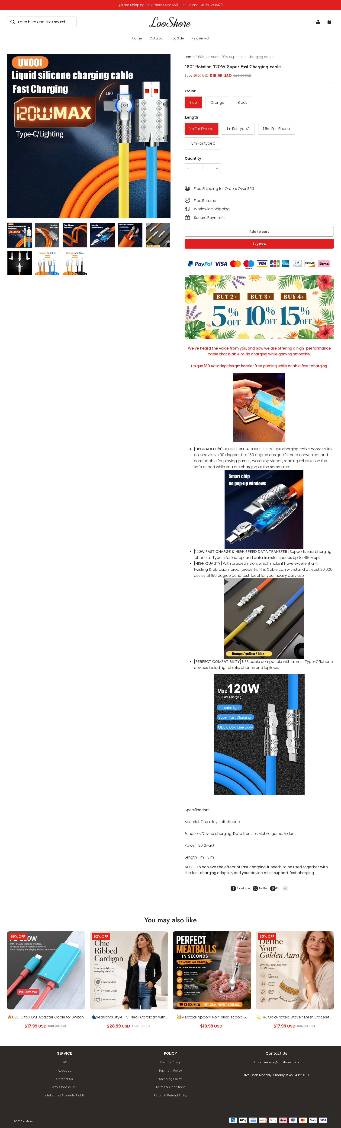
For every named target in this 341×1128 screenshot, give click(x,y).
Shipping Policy (170, 1079)
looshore (27, 1121)
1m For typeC (238, 128)
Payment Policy (170, 1070)
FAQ (65, 1062)
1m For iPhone (201, 128)
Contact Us (64, 1079)
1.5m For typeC (202, 143)
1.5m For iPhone (276, 128)
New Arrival (200, 38)
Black (242, 102)
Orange (217, 102)
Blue (193, 102)
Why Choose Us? (64, 1087)
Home (137, 38)
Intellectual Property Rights (65, 1095)
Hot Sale (177, 38)
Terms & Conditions (170, 1087)
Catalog (156, 38)
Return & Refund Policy (170, 1095)
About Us (64, 1070)
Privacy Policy (170, 1062)
